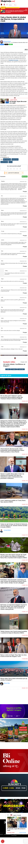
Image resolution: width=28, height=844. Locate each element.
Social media (20, 369)
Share (3, 44)
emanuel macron (15, 159)
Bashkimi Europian (13, 60)
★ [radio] (8, 169)
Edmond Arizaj (7, 41)
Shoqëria (14, 369)
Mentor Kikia (7, 683)
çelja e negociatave (7, 159)
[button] (2, 841)
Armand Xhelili (7, 530)
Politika (8, 369)
